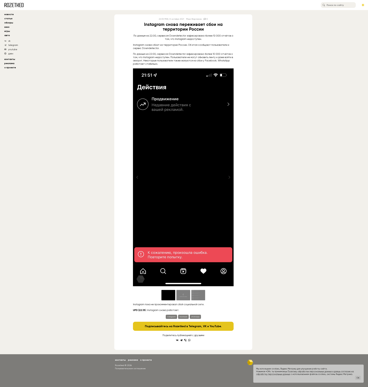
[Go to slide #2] (183, 295)
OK (357, 378)
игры (7, 31)
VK (205, 326)
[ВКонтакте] (177, 340)
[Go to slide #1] (168, 295)
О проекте (10, 67)
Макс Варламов (194, 19)
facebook (183, 317)
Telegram (195, 326)
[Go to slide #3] (198, 295)
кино (6, 27)
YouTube (215, 326)
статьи (8, 18)
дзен (10, 53)
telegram (13, 45)
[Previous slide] (137, 177)
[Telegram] (181, 340)
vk (9, 41)
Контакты (9, 59)
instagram (171, 317)
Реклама (9, 63)
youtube (12, 49)
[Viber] (185, 340)
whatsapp (195, 317)
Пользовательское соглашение (130, 368)
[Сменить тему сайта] (363, 5)
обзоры (8, 22)
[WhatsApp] (189, 340)
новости (9, 14)
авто (7, 35)
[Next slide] (229, 177)
